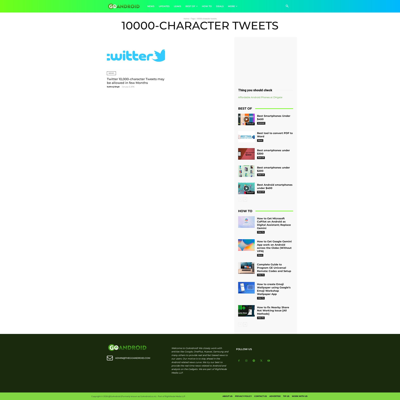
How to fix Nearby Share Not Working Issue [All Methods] (273, 310)
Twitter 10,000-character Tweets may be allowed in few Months (135, 81)
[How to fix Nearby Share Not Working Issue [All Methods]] (246, 311)
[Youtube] (269, 361)
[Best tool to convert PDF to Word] (246, 136)
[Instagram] (246, 361)
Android (261, 123)
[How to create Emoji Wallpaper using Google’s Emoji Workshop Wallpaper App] (246, 288)
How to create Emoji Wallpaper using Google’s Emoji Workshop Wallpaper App (274, 289)
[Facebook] (239, 361)
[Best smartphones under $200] (246, 171)
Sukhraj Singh (113, 87)
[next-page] (245, 199)
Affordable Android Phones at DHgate (260, 97)
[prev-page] (240, 199)
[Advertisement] (265, 61)
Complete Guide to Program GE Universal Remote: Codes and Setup (274, 268)
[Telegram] (254, 361)
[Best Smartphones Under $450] (246, 119)
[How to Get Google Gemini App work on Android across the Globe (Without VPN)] (246, 245)
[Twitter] (261, 361)
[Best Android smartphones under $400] (246, 188)
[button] (287, 6)
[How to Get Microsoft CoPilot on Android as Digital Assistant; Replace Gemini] (246, 222)
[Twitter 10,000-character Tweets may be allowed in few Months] (136, 56)
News (111, 73)
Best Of (261, 158)
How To (261, 232)
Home (186, 19)
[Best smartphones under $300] (246, 154)
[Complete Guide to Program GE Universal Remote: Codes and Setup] (246, 268)
